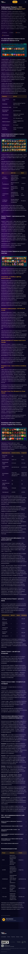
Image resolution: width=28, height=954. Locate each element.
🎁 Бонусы (18, 32)
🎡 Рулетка (4, 32)
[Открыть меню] (25, 2)
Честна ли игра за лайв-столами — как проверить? (13, 830)
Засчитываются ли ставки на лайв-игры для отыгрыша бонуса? (13, 839)
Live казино (3, 936)
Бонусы (17, 936)
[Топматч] (3, 2)
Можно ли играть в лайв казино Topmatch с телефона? (13, 822)
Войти (15, 1)
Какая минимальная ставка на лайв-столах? (13, 826)
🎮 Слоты (11, 32)
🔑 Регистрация (5, 35)
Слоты (8, 936)
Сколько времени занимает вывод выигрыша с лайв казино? (13, 834)
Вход (22, 936)
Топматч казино (5, 59)
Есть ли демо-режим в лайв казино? (13, 843)
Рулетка (13, 936)
